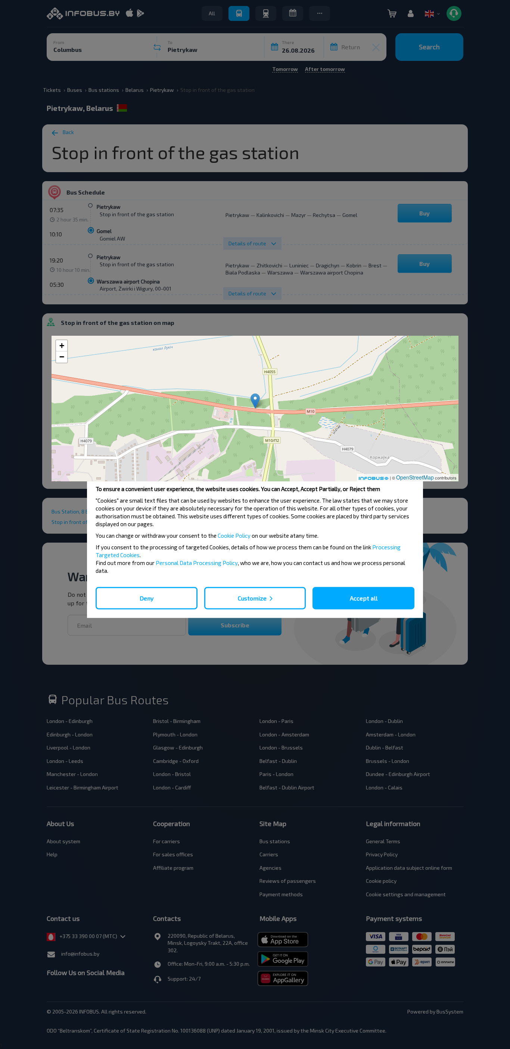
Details (255, 468)
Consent (143, 468)
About (367, 468)
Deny (146, 598)
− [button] (61, 356)
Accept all (363, 598)
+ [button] (61, 345)
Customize (252, 598)
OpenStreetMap (415, 477)
